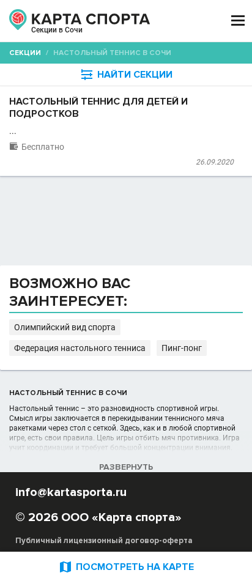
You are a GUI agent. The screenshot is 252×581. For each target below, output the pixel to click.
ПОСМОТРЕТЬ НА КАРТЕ (126, 566)
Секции (25, 52)
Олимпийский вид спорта (65, 327)
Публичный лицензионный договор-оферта (104, 541)
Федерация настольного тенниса (80, 348)
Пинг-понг (181, 348)
